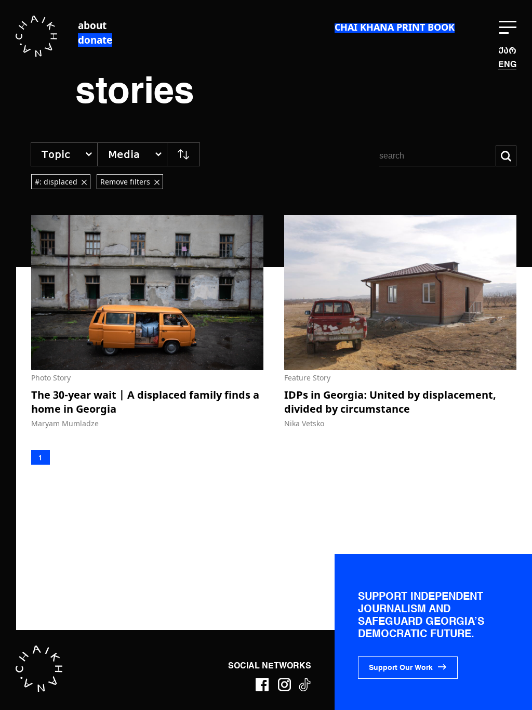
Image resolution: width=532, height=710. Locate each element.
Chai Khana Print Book (395, 27)
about (92, 25)
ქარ (507, 51)
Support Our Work (401, 668)
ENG (507, 65)
